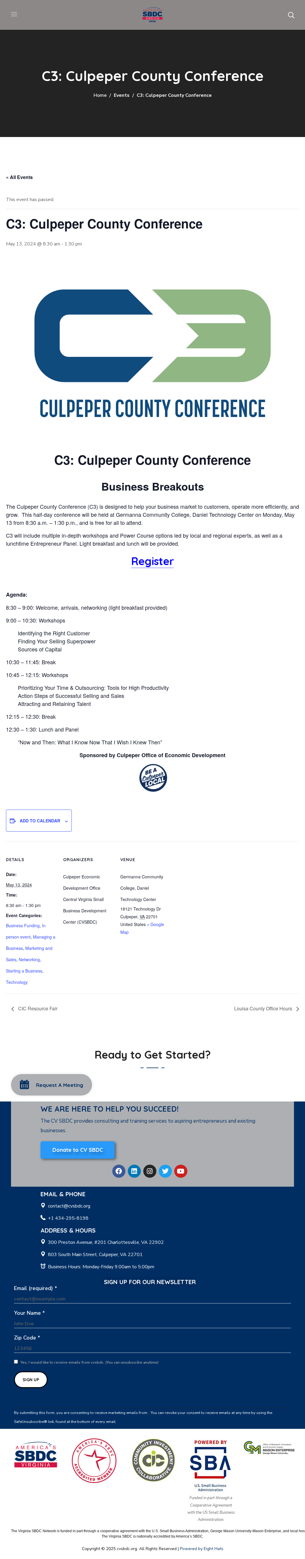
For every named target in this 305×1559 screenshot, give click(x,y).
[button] (291, 15)
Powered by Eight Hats (201, 1549)
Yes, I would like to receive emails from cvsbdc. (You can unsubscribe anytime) (89, 1362)
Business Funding (23, 925)
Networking (29, 959)
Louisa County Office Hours (263, 1008)
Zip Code (27, 1337)
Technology (17, 982)
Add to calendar (40, 821)
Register (152, 561)
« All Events (19, 177)
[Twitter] (165, 1171)
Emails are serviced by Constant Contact (152, 1421)
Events (122, 95)
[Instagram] (149, 1171)
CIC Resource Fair (37, 1008)
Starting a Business (24, 971)
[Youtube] (180, 1171)
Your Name (29, 1313)
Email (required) (35, 1288)
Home (100, 95)
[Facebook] (118, 1171)
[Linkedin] (134, 1171)
